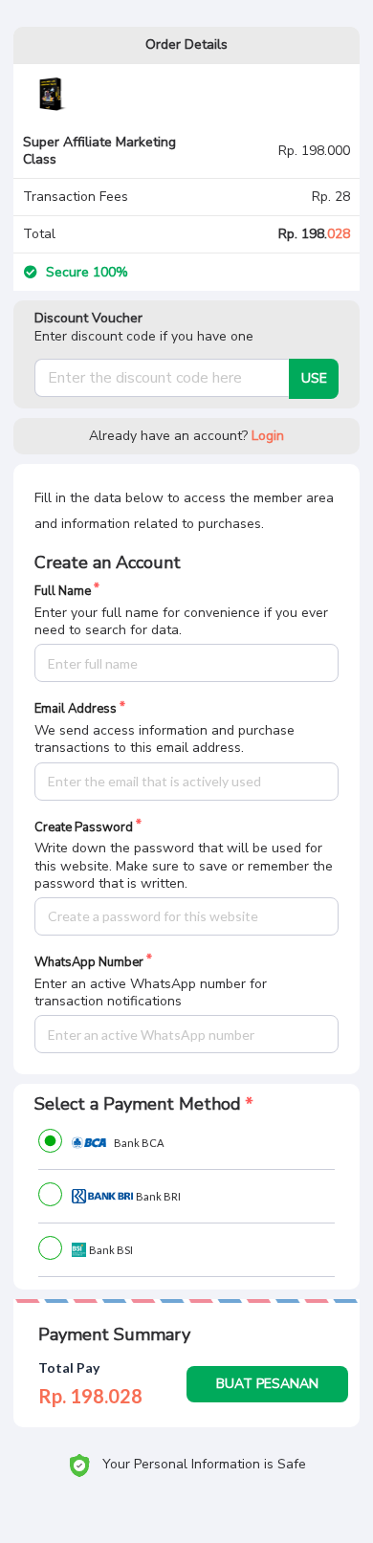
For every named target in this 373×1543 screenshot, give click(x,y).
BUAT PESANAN (267, 1384)
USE (314, 378)
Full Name (62, 592)
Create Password (83, 828)
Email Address (75, 709)
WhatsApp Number (88, 963)
